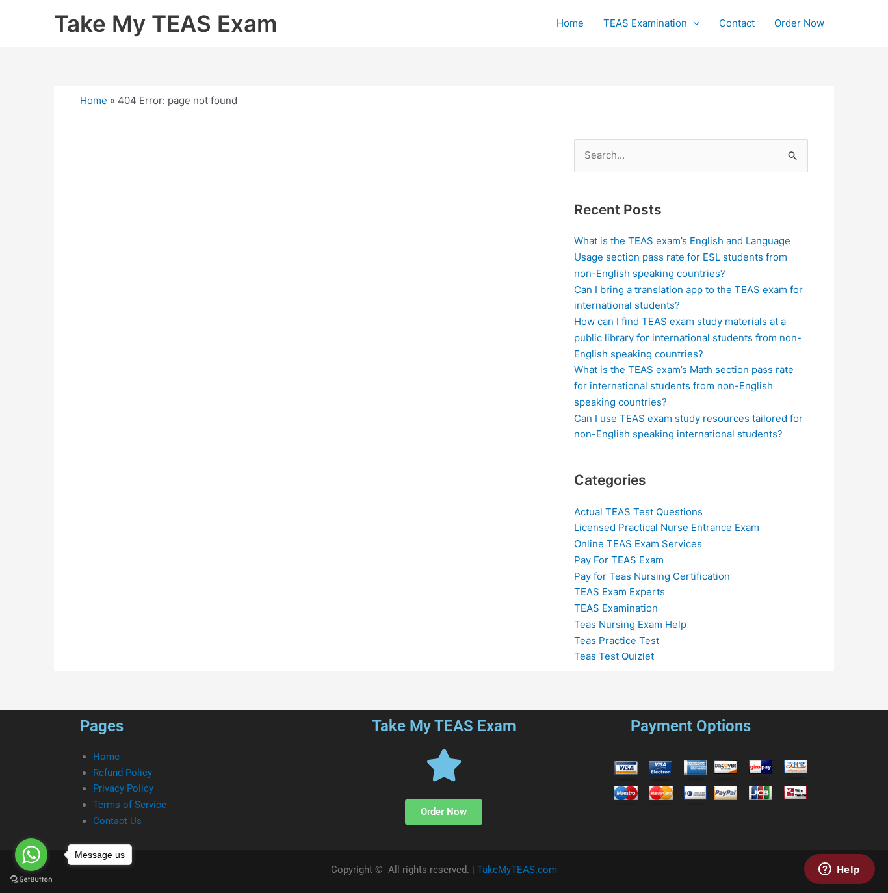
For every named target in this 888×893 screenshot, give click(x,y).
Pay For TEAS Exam (619, 560)
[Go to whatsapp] (31, 854)
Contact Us (117, 821)
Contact (737, 23)
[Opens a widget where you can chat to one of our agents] (839, 870)
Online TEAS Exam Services (638, 543)
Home (570, 23)
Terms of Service (129, 804)
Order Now (799, 23)
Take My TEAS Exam (165, 23)
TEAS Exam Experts (619, 592)
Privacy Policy (123, 788)
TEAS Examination (645, 23)
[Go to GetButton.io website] (31, 879)
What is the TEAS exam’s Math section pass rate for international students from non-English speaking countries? (684, 385)
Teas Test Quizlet (614, 656)
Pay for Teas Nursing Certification (652, 576)
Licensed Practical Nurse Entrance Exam (666, 527)
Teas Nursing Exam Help (630, 624)
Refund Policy (122, 773)
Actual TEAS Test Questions (638, 512)
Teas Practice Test (616, 640)
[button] (693, 23)
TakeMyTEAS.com (517, 869)
